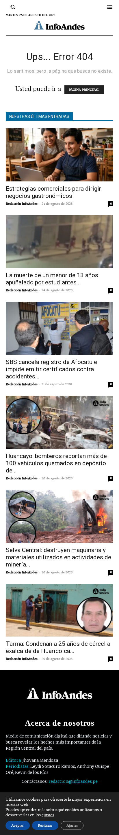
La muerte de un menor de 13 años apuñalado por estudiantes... (52, 279)
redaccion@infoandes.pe (73, 781)
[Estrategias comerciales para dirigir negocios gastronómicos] (59, 154)
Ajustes (72, 825)
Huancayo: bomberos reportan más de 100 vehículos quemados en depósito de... (56, 463)
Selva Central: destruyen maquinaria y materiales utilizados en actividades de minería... (58, 557)
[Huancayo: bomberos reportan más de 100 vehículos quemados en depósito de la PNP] (59, 422)
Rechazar (45, 825)
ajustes (48, 814)
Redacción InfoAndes (22, 204)
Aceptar (17, 825)
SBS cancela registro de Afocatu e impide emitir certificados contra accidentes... (51, 369)
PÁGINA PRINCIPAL (84, 90)
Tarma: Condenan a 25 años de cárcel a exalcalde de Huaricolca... (58, 647)
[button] (13, 7)
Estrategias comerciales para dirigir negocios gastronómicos (53, 192)
